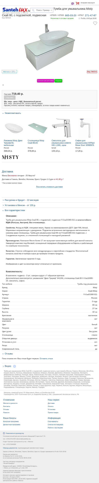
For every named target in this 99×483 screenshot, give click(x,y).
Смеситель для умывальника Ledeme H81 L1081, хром (61, 142)
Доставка (51, 403)
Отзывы (6, 409)
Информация (54, 418)
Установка (51, 409)
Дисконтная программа (11, 425)
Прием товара (53, 413)
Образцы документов (10, 448)
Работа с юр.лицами (55, 428)
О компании (9, 400)
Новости (6, 413)
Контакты (6, 406)
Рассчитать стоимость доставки (49, 187)
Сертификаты (53, 421)
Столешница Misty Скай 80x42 (36, 141)
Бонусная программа (11, 421)
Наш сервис (53, 400)
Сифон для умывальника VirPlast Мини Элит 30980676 (84, 142)
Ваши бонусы (9, 418)
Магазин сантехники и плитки (15, 12)
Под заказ (9, 97)
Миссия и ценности (10, 403)
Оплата (50, 406)
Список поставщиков (55, 425)
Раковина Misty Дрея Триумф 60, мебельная (13, 142)
